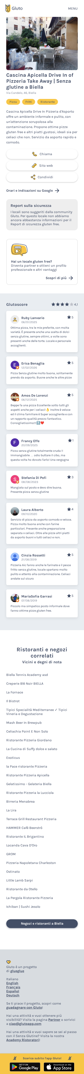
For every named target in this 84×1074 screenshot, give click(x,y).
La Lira (11, 810)
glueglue (17, 971)
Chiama (46, 154)
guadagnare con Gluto (24, 1007)
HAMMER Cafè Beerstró (24, 828)
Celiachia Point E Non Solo (27, 731)
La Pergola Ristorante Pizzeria (29, 898)
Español (12, 991)
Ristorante (47, 102)
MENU (73, 8)
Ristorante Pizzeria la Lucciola (30, 793)
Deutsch (12, 995)
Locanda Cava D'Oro (21, 845)
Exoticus (13, 758)
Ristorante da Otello (21, 889)
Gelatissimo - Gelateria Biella (28, 784)
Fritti (28, 102)
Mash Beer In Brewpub (24, 723)
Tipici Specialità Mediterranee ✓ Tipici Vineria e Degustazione (36, 712)
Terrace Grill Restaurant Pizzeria (31, 819)
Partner (54, 1020)
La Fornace (14, 692)
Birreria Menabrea (20, 801)
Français (13, 987)
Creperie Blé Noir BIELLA (24, 683)
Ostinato (13, 871)
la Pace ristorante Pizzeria (26, 766)
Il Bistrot (13, 701)
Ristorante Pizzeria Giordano (29, 740)
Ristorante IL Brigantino (25, 836)
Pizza (13, 102)
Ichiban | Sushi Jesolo (23, 907)
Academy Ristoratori (22, 1040)
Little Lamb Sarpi (19, 880)
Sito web (46, 165)
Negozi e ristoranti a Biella (42, 923)
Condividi (45, 177)
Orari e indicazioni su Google (29, 190)
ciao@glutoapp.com (25, 1024)
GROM (11, 854)
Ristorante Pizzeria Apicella (27, 775)
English (12, 983)
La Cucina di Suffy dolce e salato (31, 749)
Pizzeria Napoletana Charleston (31, 863)
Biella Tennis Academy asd (27, 675)
